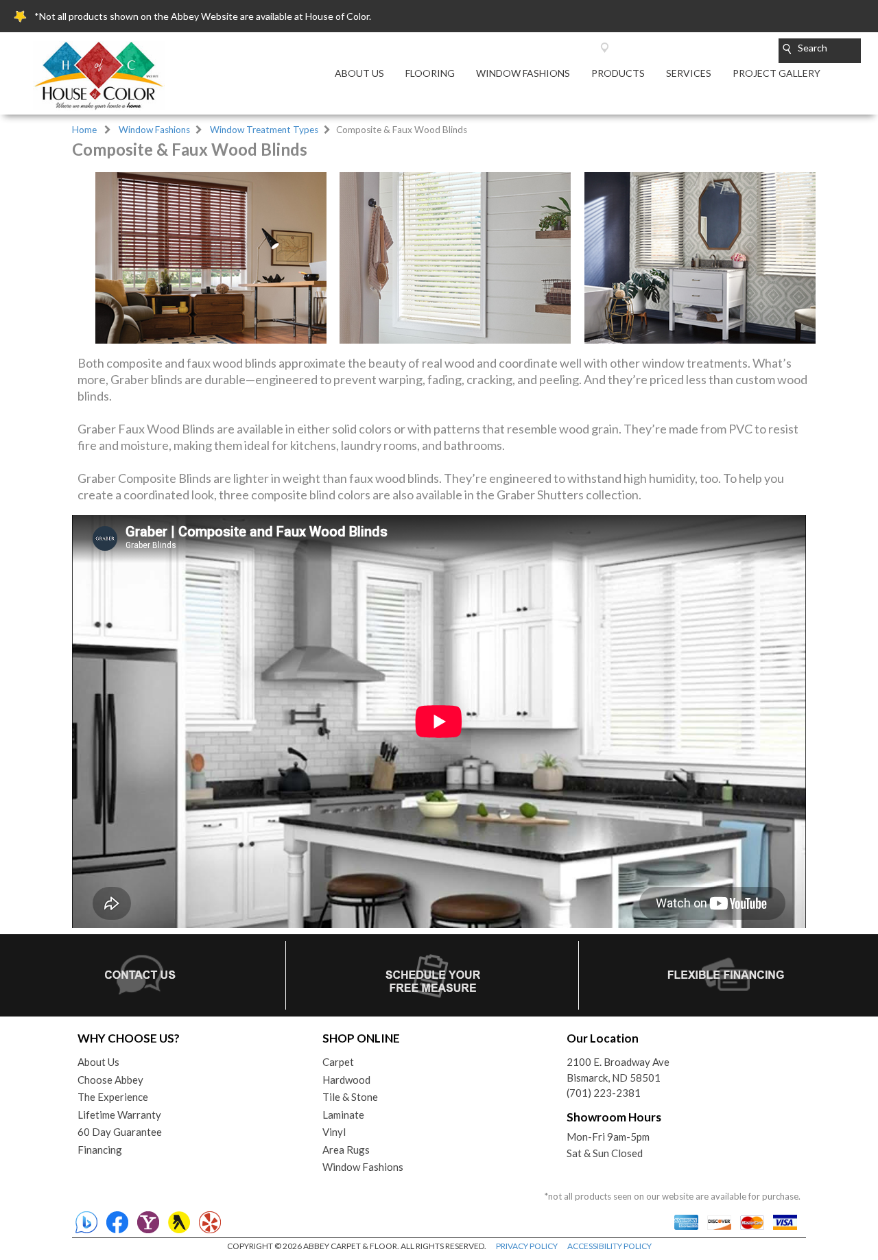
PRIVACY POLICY (527, 1246)
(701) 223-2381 (604, 1092)
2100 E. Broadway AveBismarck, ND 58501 (618, 1070)
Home (84, 129)
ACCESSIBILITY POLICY (609, 1246)
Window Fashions (154, 129)
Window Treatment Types (264, 129)
